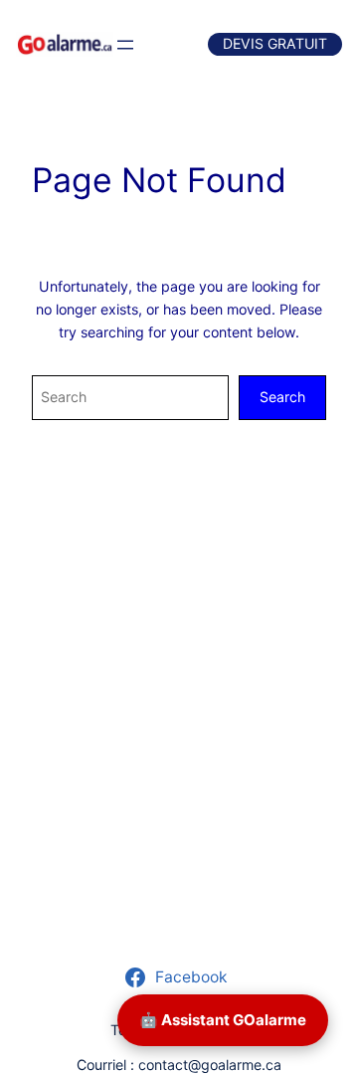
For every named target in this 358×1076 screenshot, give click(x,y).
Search (282, 396)
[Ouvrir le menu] (125, 45)
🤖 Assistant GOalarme (222, 1019)
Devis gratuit (275, 43)
